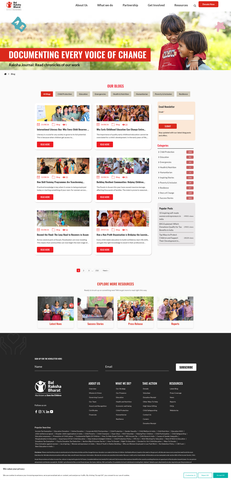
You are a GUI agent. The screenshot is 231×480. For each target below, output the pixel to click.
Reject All (205, 475)
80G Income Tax (131, 436)
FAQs (172, 406)
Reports (173, 402)
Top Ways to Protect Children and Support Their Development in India (168, 238)
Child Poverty (90, 434)
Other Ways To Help (150, 402)
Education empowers (43, 436)
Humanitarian (142, 94)
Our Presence (121, 393)
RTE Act (137, 439)
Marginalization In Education (46, 439)
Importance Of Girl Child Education (72, 439)
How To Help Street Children (112, 436)
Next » (105, 270)
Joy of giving (64, 444)
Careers (146, 419)
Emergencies (100, 94)
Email (161, 112)
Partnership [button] (130, 5)
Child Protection (65, 94)
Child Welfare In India (147, 431)
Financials (93, 415)
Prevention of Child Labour (63, 436)
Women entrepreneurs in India (83, 444)
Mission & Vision (95, 393)
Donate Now (208, 4)
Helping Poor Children (144, 434)
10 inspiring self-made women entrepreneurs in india (170, 216)
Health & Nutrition (121, 94)
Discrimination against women (46, 444)
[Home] (5, 74)
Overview (92, 389)
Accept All (221, 475)
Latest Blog (174, 389)
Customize (189, 475)
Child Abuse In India (147, 436)
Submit (168, 126)
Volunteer (146, 393)
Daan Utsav (116, 434)
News (172, 397)
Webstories (174, 410)
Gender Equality (131, 431)
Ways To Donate (170, 441)
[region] (115, 472)
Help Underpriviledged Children (100, 439)
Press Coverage (175, 393)
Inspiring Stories (167, 177)
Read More (45, 144)
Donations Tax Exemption (44, 441)
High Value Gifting (150, 406)
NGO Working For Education (152, 439)
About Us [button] (81, 5)
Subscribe (186, 367)
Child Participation (162, 434)
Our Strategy (120, 389)
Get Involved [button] (156, 5)
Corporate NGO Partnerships (97, 431)
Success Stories (166, 198)
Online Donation (77, 431)
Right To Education (128, 441)
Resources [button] (181, 5)
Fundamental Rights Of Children (88, 436)
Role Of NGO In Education (175, 439)
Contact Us (147, 415)
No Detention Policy (166, 444)
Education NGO (177, 431)
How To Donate (113, 441)
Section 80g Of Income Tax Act (94, 441)
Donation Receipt (149, 397)
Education (83, 94)
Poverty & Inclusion (163, 94)
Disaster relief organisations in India (68, 434)
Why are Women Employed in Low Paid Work (140, 444)
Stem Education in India (44, 446)
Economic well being (123, 406)
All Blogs (47, 94)
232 (97, 270)
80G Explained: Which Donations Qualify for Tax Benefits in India (170, 227)
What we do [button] (105, 5)
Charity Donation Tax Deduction (68, 441)
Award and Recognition (98, 406)
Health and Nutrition (124, 402)
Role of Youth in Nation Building (109, 444)
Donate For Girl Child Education (150, 441)
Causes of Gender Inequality (167, 436)
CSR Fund (180, 444)
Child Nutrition (163, 431)
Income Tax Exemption (43, 431)
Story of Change (167, 193)
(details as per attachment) (158, 462)
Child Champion (103, 434)
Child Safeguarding (150, 410)
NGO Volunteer (128, 434)
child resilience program (44, 434)
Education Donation (61, 431)
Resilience (183, 94)
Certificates (93, 410)
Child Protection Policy (122, 439)
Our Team (92, 402)
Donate (145, 389)
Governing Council (96, 397)
